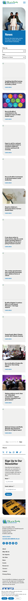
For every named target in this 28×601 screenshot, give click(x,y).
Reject (11, 598)
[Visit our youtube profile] (16, 543)
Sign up (8, 494)
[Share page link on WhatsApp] (13, 452)
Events (4, 563)
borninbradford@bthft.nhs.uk (10, 538)
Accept (4, 598)
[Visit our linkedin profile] (10, 543)
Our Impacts (5, 554)
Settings (18, 598)
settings (16, 595)
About (4, 549)
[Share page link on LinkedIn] (10, 452)
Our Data (5, 557)
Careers (4, 568)
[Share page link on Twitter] (3, 452)
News (4, 560)
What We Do (5, 552)
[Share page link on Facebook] (7, 452)
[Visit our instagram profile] (13, 543)
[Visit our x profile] (7, 543)
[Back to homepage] (10, 2)
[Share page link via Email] (17, 452)
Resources (5, 566)
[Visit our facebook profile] (3, 543)
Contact (4, 571)
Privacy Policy (6, 574)
